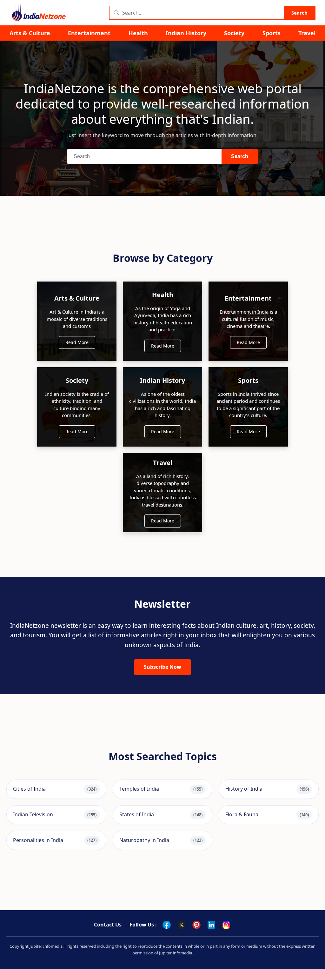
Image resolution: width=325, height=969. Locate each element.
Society (234, 33)
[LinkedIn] (211, 925)
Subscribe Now (162, 666)
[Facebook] (167, 925)
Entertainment (89, 33)
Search (299, 13)
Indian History (186, 33)
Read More (77, 342)
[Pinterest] (196, 925)
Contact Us (108, 924)
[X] (181, 925)
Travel (306, 33)
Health (138, 33)
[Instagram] (226, 925)
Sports (271, 33)
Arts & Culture (30, 33)
